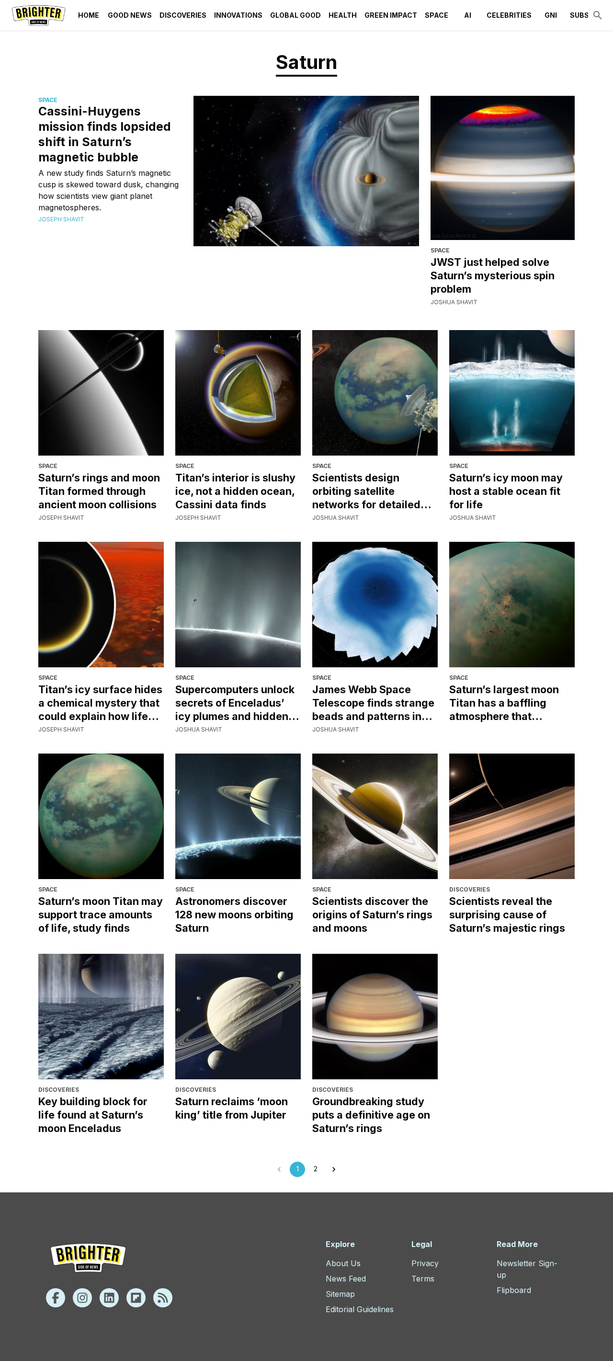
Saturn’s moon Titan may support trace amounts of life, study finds (100, 914)
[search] (597, 15)
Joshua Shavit (454, 302)
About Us (343, 1263)
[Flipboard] (136, 1297)
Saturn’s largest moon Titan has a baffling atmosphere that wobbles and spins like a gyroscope (510, 703)
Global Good (295, 15)
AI (467, 15)
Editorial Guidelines (360, 1309)
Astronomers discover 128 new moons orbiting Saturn (234, 914)
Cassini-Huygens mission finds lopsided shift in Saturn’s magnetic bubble (104, 134)
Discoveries (182, 15)
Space (436, 15)
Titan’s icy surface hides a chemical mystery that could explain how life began (100, 703)
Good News (130, 15)
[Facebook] (55, 1297)
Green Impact (390, 15)
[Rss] (162, 1297)
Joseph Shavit (61, 219)
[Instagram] (82, 1297)
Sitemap (340, 1294)
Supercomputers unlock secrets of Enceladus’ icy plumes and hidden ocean (235, 703)
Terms (422, 1278)
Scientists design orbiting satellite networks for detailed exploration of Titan (366, 491)
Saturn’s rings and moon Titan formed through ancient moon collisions (99, 491)
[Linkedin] (109, 1297)
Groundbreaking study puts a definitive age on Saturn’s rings (371, 1114)
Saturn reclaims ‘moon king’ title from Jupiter (231, 1108)
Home (88, 15)
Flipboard (514, 1290)
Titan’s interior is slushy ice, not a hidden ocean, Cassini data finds (235, 491)
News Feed (346, 1278)
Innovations (238, 15)
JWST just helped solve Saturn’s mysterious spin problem (493, 275)
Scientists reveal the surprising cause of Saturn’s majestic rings (507, 914)
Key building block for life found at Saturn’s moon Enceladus (93, 1114)
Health (343, 15)
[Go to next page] (333, 1169)
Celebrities (509, 15)
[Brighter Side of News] (38, 15)
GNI (551, 15)
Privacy (425, 1263)
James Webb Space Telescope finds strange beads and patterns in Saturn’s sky (373, 703)
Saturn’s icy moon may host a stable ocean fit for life (506, 491)
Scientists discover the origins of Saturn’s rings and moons (372, 914)
